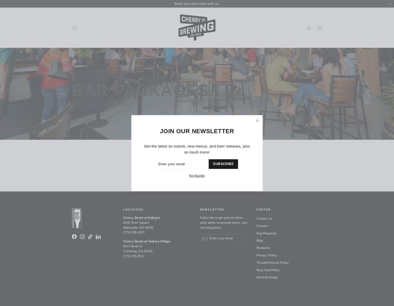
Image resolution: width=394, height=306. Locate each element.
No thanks (197, 176)
